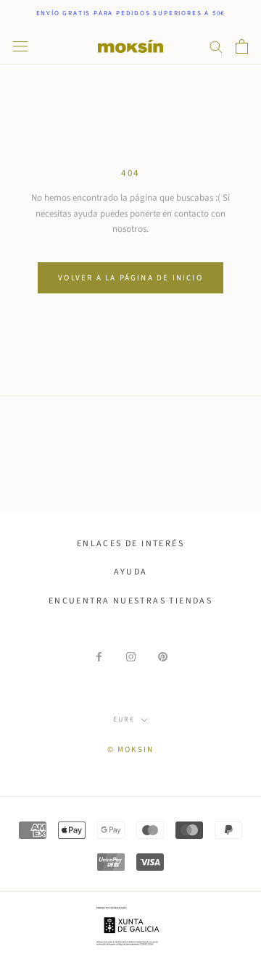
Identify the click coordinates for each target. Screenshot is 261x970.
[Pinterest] (162, 656)
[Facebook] (99, 656)
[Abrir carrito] (242, 46)
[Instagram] (131, 656)
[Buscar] (216, 46)
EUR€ (124, 719)
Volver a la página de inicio (130, 277)
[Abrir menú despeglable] (20, 46)
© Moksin (130, 749)
